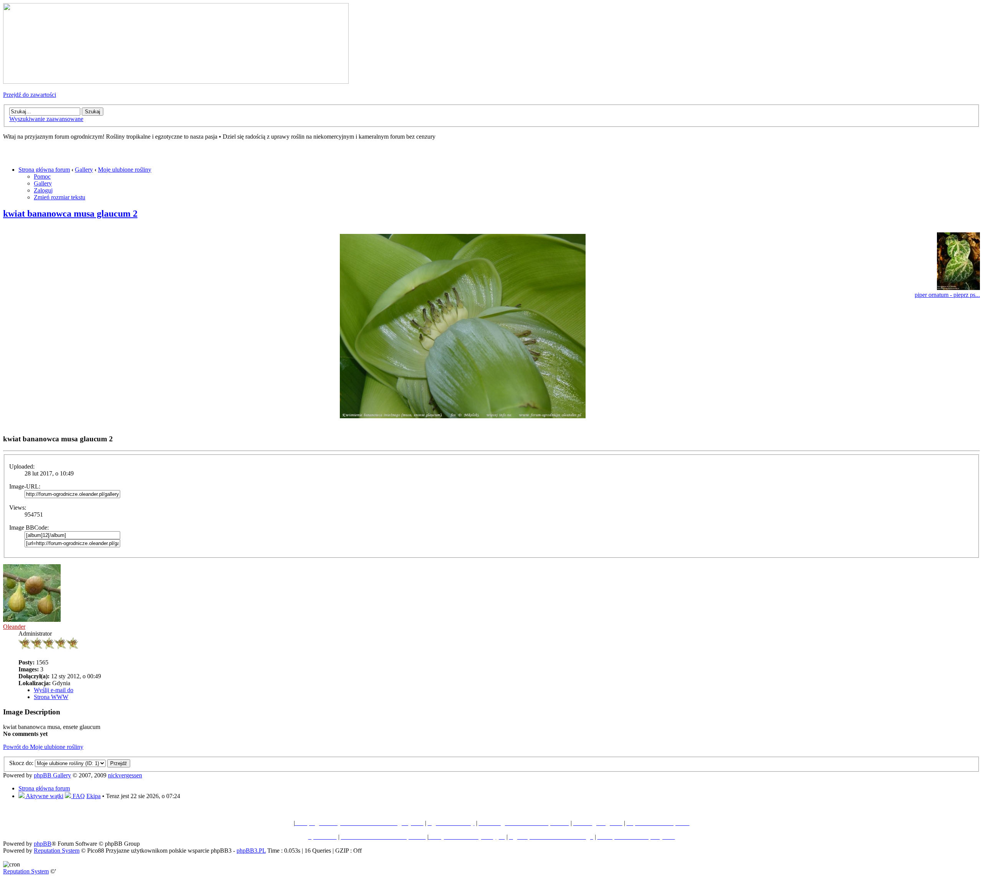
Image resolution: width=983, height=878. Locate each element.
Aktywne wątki (44, 796)
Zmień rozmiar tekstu (59, 197)
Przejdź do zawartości (29, 94)
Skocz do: (21, 763)
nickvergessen (125, 775)
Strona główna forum (44, 169)
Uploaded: (22, 466)
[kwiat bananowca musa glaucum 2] (463, 416)
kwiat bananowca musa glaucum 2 (70, 214)
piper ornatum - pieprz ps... (947, 295)
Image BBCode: (29, 527)
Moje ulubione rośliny (124, 169)
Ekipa (93, 796)
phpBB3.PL (251, 850)
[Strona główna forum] (176, 81)
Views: (17, 507)
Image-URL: (24, 486)
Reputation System (56, 850)
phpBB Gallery (52, 775)
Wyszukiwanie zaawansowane (46, 119)
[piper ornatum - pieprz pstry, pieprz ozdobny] (958, 288)
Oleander (14, 626)
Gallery (84, 169)
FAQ (78, 796)
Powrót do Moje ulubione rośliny (43, 747)
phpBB (42, 843)
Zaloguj (43, 190)
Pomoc (42, 176)
